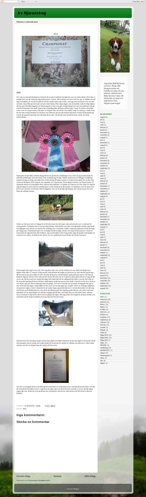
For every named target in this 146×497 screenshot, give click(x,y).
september (104, 168)
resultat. (103, 327)
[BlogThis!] (48, 406)
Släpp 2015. (104, 337)
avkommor (103, 299)
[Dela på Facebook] (52, 406)
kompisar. (103, 317)
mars (102, 125)
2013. (25, 409)
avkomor (103, 302)
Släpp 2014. (104, 335)
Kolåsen (103, 314)
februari (102, 127)
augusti (102, 117)
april (101, 176)
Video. (102, 358)
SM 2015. (103, 345)
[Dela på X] (50, 406)
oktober (102, 166)
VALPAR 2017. (105, 350)
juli (101, 120)
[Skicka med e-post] (46, 406)
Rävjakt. (103, 330)
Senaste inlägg (23, 476)
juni (101, 140)
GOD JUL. (103, 312)
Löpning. (103, 322)
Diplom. (102, 307)
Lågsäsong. (104, 320)
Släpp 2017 (104, 340)
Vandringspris (104, 355)
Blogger (76, 489)
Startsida (57, 476)
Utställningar (104, 348)
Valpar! (102, 353)
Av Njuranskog (31, 12)
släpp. (102, 343)
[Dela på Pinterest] (54, 406)
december (103, 132)
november (103, 135)
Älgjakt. (102, 363)
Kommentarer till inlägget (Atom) (39, 480)
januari (102, 130)
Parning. (103, 325)
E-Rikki (102, 309)
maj (101, 122)
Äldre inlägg (90, 476)
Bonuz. (102, 304)
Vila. (101, 360)
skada (102, 332)
